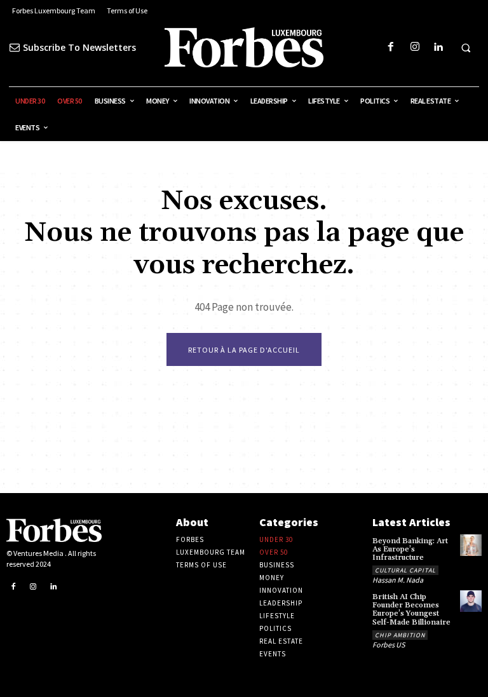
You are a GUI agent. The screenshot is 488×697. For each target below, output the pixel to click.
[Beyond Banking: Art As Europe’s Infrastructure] (471, 545)
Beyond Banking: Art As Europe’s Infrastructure (410, 549)
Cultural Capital (405, 570)
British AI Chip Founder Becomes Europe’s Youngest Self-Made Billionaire (411, 609)
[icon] (14, 47)
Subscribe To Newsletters (79, 47)
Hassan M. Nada (397, 580)
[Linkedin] (438, 47)
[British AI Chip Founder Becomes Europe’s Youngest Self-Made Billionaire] (471, 601)
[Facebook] (391, 47)
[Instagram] (414, 47)
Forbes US (388, 644)
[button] (466, 48)
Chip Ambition (400, 635)
